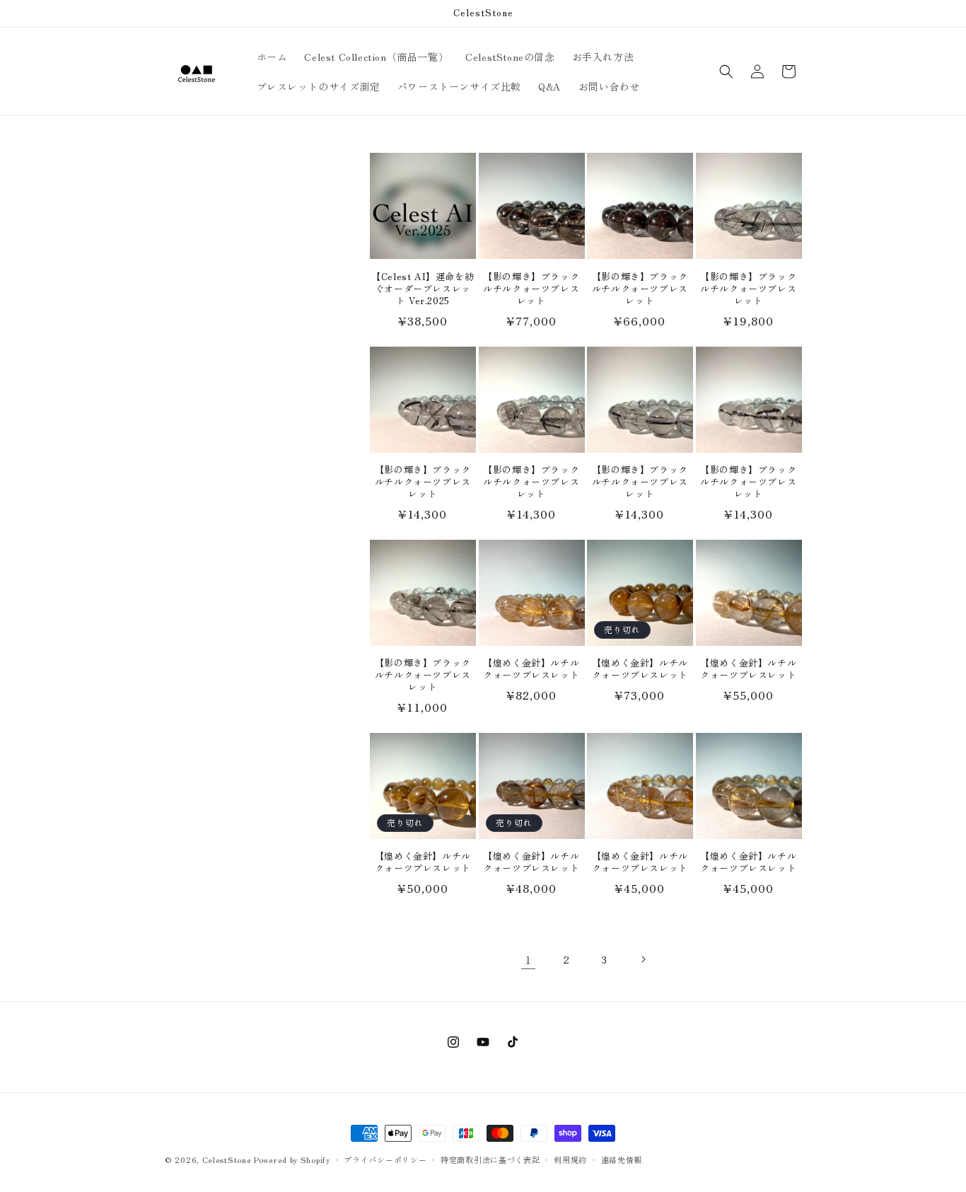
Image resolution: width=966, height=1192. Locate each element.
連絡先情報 (622, 1158)
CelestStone (227, 1159)
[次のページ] (642, 959)
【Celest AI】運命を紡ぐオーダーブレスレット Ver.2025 (422, 289)
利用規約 (570, 1158)
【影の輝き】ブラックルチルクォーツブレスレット (531, 289)
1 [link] (528, 959)
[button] (726, 71)
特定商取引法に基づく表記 (490, 1158)
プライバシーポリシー (385, 1158)
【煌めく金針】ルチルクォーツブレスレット (531, 669)
